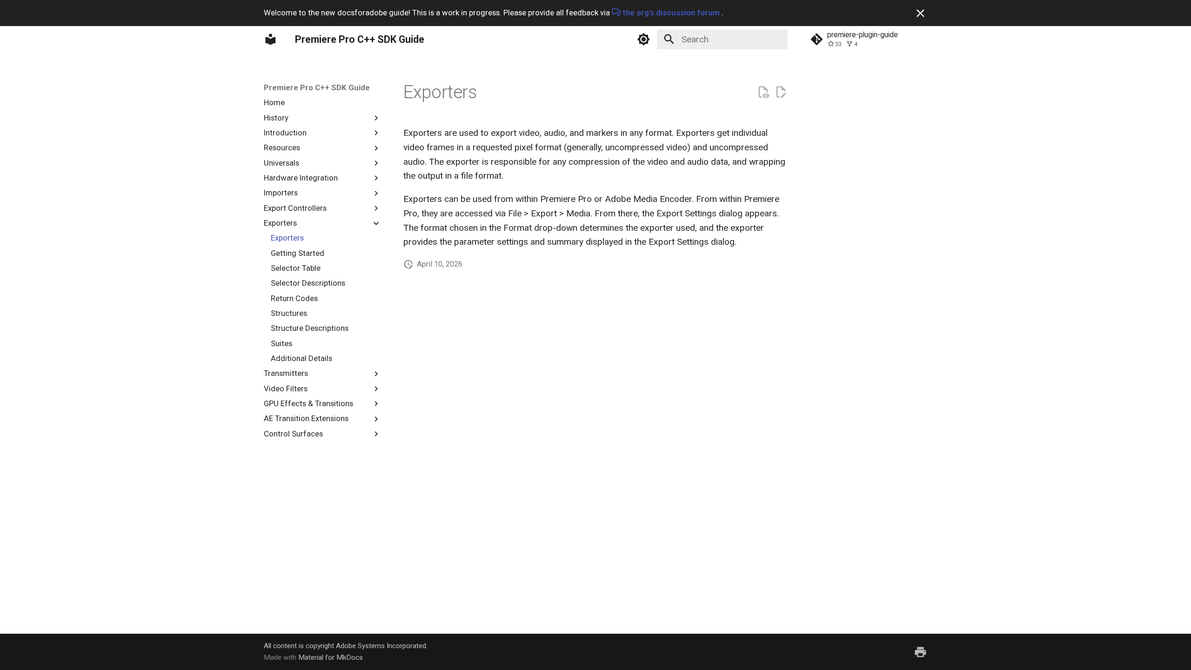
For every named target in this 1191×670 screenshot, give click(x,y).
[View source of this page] (763, 92)
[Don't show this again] (920, 13)
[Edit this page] (781, 92)
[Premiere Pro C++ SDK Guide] (271, 39)
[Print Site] (920, 652)
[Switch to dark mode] (643, 39)
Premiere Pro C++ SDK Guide (317, 87)
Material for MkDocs (330, 657)
